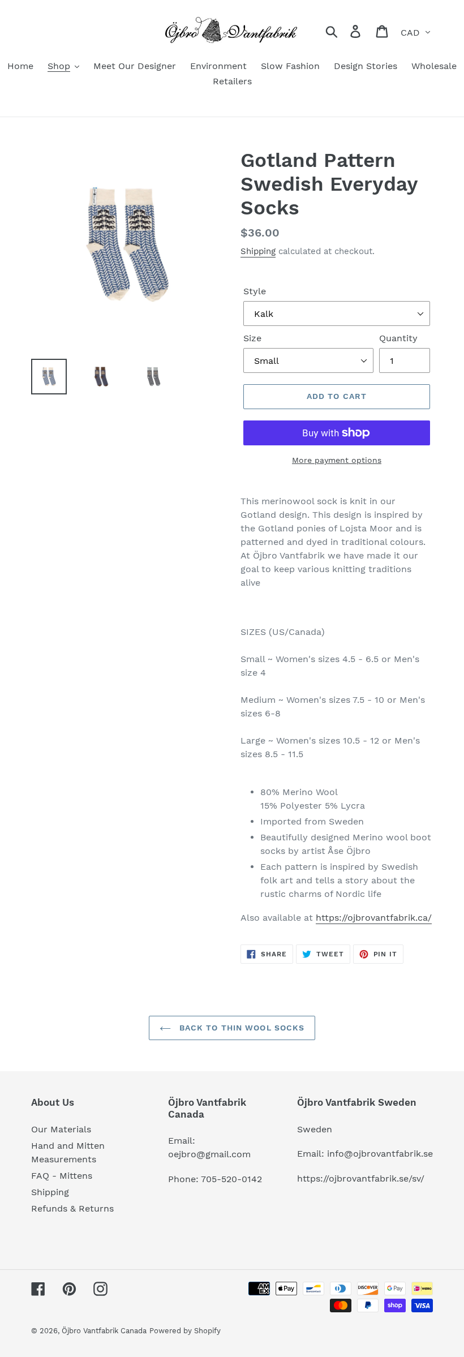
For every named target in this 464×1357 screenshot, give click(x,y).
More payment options (336, 460)
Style (254, 291)
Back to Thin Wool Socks (241, 1027)
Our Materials (61, 1129)
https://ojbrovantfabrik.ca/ (374, 917)
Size (252, 338)
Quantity (398, 338)
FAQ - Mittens (61, 1175)
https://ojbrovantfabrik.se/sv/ (360, 1178)
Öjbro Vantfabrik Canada (104, 1330)
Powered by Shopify (185, 1330)
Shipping (258, 251)
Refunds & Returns (72, 1208)
